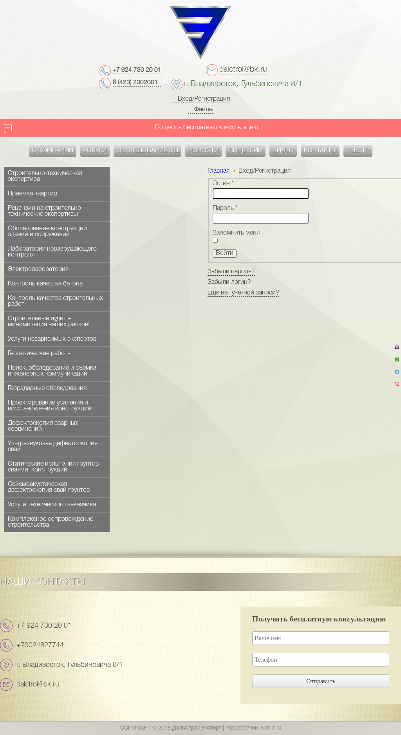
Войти (224, 253)
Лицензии (245, 151)
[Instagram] (397, 386)
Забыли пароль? (231, 271)
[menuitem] (52, 151)
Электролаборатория (38, 269)
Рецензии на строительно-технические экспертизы (45, 211)
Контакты (320, 151)
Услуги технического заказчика (52, 504)
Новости (203, 151)
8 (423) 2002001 (137, 82)
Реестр (358, 151)
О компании (52, 151)
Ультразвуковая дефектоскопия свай (53, 446)
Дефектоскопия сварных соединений (43, 426)
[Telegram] (397, 374)
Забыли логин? (229, 282)
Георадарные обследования (47, 388)
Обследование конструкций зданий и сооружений (47, 231)
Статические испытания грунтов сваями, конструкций (53, 467)
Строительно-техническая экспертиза (45, 176)
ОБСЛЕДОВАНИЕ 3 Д (147, 151)
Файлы (203, 109)
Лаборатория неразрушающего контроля (52, 252)
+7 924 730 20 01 (136, 70)
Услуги (95, 151)
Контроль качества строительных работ (55, 301)
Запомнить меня (236, 233)
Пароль (225, 208)
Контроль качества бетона (45, 284)
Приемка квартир (32, 194)
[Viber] (397, 349)
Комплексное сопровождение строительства (50, 522)
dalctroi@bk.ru (243, 69)
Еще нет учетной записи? (243, 293)
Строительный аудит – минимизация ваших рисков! (49, 321)
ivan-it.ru (271, 728)
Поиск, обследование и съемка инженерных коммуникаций (52, 371)
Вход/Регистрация (203, 99)
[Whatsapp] (397, 362)
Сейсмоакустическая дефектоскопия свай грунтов (49, 487)
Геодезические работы (40, 353)
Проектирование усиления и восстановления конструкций (49, 406)
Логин (223, 183)
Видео (283, 151)
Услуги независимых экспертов (52, 339)
